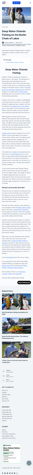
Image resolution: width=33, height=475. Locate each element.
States (4, 430)
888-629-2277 (9, 376)
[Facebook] (2, 473)
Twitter (10, 274)
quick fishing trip (16, 154)
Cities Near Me (6, 412)
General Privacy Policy (9, 438)
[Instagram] (7, 473)
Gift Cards (5, 399)
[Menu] (30, 3)
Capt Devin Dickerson (15, 44)
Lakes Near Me (6, 410)
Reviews (4, 396)
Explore (4, 420)
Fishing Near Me (7, 414)
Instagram (18, 274)
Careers (4, 392)
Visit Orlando (10, 257)
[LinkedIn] (12, 473)
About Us (5, 390)
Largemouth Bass (20, 45)
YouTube (4, 274)
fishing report (6, 265)
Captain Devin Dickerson (21, 209)
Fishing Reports (10, 45)
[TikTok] (17, 473)
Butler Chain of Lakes (24, 207)
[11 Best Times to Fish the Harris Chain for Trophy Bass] (16, 350)
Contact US (5, 401)
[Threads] (9, 473)
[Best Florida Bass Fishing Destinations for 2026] (16, 302)
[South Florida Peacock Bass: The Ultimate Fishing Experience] (16, 326)
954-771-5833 (9, 381)
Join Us (17, 2)
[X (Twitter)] (5, 473)
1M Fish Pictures (7, 418)
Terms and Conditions (8, 434)
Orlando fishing (23, 92)
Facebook (22, 271)
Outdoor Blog (6, 394)
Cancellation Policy (8, 436)
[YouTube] (14, 473)
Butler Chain (5, 44)
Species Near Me (7, 416)
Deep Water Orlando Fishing (15, 62)
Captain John (6, 133)
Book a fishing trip (24, 282)
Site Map (4, 432)
